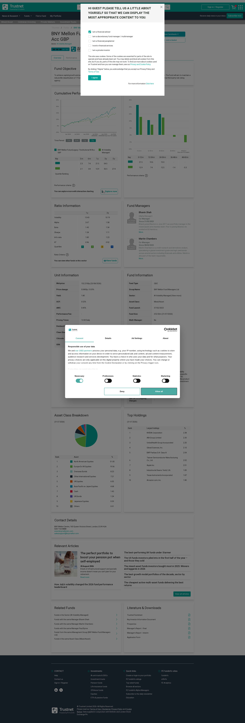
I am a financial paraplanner (103, 41)
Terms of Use (93, 72)
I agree (94, 77)
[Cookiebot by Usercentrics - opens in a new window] (166, 330)
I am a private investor (101, 50)
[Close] (161, 7)
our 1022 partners (83, 351)
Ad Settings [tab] (137, 338)
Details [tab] (108, 338)
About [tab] (165, 338)
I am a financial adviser (101, 32)
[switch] (108, 381)
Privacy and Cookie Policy (140, 64)
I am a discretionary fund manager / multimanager (112, 36)
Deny (122, 391)
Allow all (159, 391)
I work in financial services (102, 46)
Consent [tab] (79, 338)
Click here (150, 84)
